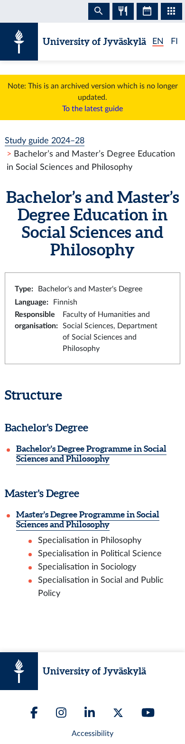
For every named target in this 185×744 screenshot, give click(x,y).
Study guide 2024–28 (44, 141)
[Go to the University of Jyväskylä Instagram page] (61, 712)
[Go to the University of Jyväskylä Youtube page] (148, 712)
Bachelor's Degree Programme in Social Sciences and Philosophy (91, 454)
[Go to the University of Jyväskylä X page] (118, 713)
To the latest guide (92, 109)
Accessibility (92, 733)
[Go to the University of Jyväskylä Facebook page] (34, 712)
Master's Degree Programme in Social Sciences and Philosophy (87, 519)
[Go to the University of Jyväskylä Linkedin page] (89, 712)
